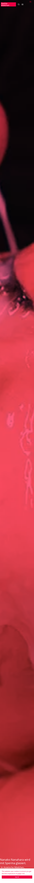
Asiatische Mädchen (14, 867)
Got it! (17, 877)
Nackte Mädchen (5, 4)
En (30, 2)
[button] (18, 4)
